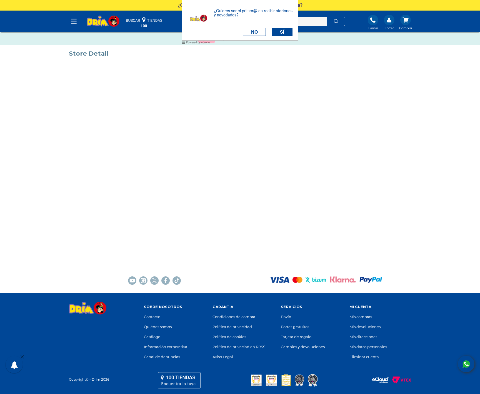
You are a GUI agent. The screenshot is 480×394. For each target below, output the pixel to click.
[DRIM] (103, 22)
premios (284, 380)
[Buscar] (336, 21)
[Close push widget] (22, 357)
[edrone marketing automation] (196, 43)
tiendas (179, 380)
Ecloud (378, 380)
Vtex (400, 380)
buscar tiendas (144, 22)
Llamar (373, 28)
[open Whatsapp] (466, 364)
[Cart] (405, 23)
